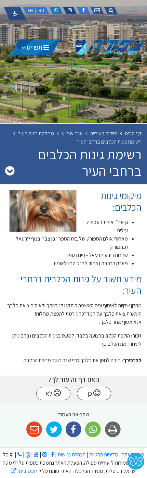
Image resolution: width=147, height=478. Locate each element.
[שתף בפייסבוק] (73, 429)
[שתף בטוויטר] (54, 429)
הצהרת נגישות (71, 454)
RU (41, 10)
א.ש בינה (23, 471)
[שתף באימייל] (34, 429)
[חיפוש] (111, 10)
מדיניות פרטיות (103, 454)
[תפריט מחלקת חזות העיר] (9, 170)
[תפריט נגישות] (15, 14)
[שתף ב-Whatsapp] (93, 429)
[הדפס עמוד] (113, 429)
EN (30, 10)
